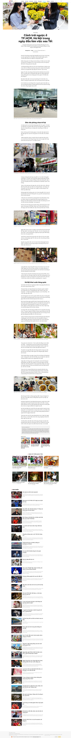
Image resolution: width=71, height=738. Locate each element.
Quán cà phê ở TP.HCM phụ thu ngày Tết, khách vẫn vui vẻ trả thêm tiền (25, 446)
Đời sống (44, 1)
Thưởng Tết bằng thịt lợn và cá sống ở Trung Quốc (45, 445)
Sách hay (26, 1)
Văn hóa (35, 1)
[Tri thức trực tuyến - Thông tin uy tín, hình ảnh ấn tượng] (13, 1)
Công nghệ (40, 1)
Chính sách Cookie (36, 736)
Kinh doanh (31, 1)
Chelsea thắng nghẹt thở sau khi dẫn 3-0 (32, 576)
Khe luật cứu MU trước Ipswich (30, 492)
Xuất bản (22, 1)
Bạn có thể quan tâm (36, 454)
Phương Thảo (27, 50)
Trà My (32, 50)
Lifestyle (48, 1)
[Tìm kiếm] (61, 1)
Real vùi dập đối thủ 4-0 (28, 559)
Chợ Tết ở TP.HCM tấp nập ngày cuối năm (35, 445)
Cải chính (52, 1)
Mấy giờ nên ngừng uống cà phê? (18, 482)
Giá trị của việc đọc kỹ (25, 427)
